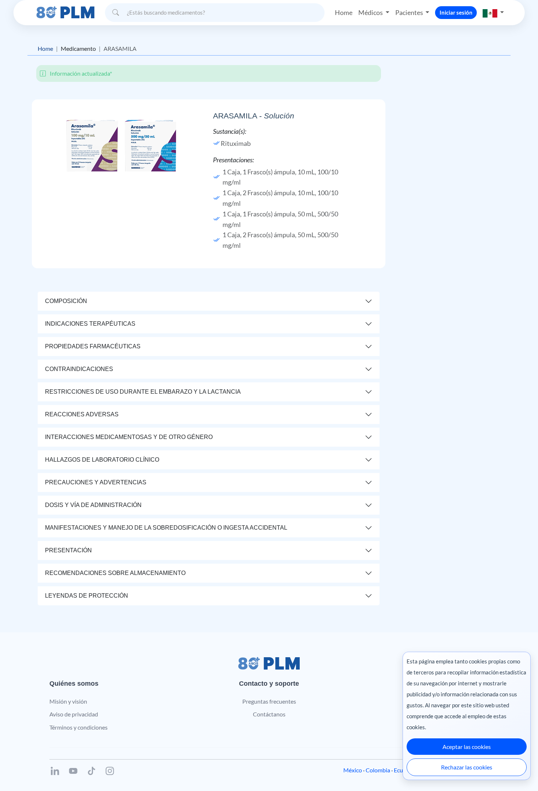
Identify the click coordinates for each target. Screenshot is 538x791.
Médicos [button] (371, 12)
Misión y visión (68, 701)
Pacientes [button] (409, 12)
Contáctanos (269, 714)
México (352, 770)
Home (343, 12)
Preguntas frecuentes (269, 701)
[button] (493, 12)
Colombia (378, 770)
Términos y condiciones (78, 727)
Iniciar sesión (456, 12)
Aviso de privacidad (73, 714)
